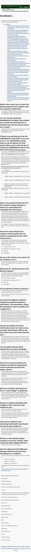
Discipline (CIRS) (5, 506)
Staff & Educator (5, 531)
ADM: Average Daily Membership (10, 475)
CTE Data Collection (6, 484)
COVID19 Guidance (6, 481)
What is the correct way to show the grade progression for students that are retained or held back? (18, 27)
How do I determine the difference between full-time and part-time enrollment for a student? (18, 99)
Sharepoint (4, 528)
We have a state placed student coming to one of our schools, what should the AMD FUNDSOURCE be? (18, 94)
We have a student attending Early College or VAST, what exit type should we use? (18, 86)
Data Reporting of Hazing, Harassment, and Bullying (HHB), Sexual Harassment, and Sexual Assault (15, 493)
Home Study (4, 517)
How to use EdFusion (7, 508)
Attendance (4, 478)
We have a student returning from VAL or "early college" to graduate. (17, 83)
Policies (3, 548)
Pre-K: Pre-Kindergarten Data (9, 526)
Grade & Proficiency (6, 514)
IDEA (2, 520)
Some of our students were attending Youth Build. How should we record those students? (18, 90)
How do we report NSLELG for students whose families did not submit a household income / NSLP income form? (18, 52)
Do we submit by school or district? (16, 61)
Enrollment (3, 511)
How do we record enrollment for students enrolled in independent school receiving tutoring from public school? (18, 79)
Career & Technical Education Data (10, 487)
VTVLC (3, 534)
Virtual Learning (5, 537)
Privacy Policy (20, 548)
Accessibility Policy (11, 548)
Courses (3, 490)
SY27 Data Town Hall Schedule (9, 497)
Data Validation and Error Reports (10, 500)
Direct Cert (4, 503)
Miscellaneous (5, 523)
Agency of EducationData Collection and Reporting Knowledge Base (15, 10)
